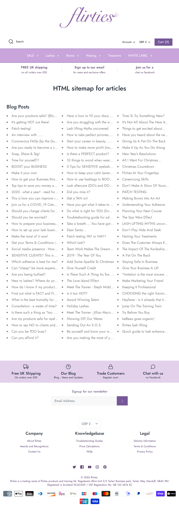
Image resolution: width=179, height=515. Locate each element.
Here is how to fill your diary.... (90, 115)
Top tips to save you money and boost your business (49, 185)
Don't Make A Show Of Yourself (145, 185)
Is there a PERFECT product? (88, 153)
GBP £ (143, 42)
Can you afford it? (25, 337)
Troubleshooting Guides (89, 441)
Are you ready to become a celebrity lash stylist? (47, 147)
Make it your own (24, 172)
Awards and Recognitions (34, 446)
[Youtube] (89, 467)
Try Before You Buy (136, 312)
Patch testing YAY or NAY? (86, 236)
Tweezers (114, 55)
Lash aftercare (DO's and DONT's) (92, 185)
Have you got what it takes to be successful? (99, 204)
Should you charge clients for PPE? (38, 210)
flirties (94, 477)
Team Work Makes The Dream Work (93, 248)
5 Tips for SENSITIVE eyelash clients (93, 166)
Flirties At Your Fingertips (140, 172)
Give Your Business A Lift (140, 268)
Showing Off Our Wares (84, 318)
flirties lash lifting (134, 325)
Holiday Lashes (78, 306)
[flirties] (89, 17)
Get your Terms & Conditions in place (39, 242)
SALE (32, 55)
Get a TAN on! (77, 198)
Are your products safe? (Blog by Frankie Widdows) (50, 115)
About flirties (34, 441)
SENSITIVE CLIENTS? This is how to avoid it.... (46, 255)
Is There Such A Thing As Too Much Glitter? (99, 274)
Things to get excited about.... (144, 128)
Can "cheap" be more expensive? (36, 268)
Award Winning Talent (83, 299)
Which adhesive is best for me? (35, 261)
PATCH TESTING (134, 191)
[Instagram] (97, 467)
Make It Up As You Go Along (143, 147)
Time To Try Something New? (143, 115)
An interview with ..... (27, 134)
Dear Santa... (76, 229)
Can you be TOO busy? (29, 331)
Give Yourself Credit (81, 268)
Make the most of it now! (30, 236)
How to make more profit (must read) (94, 147)
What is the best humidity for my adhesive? (43, 299)
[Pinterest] (105, 467)
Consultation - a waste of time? (34, 306)
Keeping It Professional (139, 287)
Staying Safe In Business (139, 261)
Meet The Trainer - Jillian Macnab (90, 312)
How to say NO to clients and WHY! (38, 325)
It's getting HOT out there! (30, 122)
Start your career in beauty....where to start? (99, 141)
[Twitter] (74, 467)
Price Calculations (89, 446)
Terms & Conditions (145, 446)
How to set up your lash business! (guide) (42, 229)
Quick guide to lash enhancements (147, 331)
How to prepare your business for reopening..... (47, 223)
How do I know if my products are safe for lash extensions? (55, 287)
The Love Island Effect (83, 280)
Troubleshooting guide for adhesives (93, 217)
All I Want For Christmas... (141, 160)
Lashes (52, 55)
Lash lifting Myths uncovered (87, 128)
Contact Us (34, 452)
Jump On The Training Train (142, 306)
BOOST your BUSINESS (29, 166)
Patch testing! (21, 128)
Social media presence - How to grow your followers (50, 248)
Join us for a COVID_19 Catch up (36, 204)
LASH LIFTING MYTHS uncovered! (147, 223)
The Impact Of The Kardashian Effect (149, 248)
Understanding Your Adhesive (143, 204)
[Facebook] (82, 467)
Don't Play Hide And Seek (141, 229)
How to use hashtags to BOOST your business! (101, 179)
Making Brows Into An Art (141, 198)
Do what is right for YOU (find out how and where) (104, 210)
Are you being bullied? (29, 274)
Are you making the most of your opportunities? (102, 337)
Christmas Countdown (138, 166)
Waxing (93, 55)
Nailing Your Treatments (139, 236)
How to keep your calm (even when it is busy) (100, 172)
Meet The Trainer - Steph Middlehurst (93, 287)
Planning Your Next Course (142, 210)
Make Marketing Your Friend (142, 280)
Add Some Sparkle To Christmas (90, 261)
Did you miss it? (78, 191)
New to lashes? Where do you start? (38, 280)
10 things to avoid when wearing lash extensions (102, 160)
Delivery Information (145, 441)
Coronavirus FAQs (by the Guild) (36, 141)
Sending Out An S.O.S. (84, 325)
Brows (72, 55)
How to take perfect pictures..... (90, 134)
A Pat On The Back (136, 255)
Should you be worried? (29, 217)
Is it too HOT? (77, 293)
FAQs (90, 452)
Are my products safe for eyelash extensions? (45, 318)
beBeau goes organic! (138, 318)
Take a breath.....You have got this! (92, 223)
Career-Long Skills (135, 179)
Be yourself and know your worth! (91, 331)
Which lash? (76, 242)
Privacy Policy (145, 452)
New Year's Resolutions (139, 153)
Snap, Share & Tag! (26, 153)
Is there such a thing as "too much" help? (42, 312)
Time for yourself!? (25, 160)
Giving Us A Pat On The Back (143, 141)
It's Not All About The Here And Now (149, 122)
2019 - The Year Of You (84, 255)
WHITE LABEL (140, 55)
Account (126, 42)
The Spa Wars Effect (137, 217)
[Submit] (122, 400)
